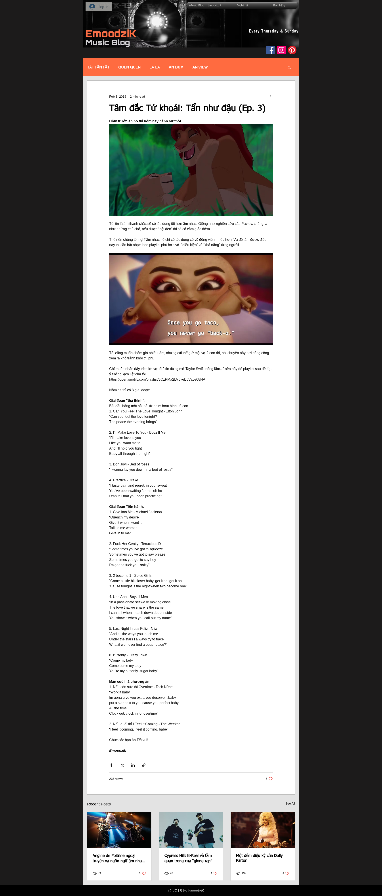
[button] (289, 67)
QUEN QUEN (129, 67)
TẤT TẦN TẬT (98, 67)
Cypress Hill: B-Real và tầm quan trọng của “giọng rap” (188, 858)
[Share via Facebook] (111, 765)
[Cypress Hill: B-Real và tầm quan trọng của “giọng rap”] (191, 830)
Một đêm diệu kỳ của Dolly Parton (259, 858)
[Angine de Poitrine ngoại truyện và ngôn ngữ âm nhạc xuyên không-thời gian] (119, 830)
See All (290, 803)
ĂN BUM (176, 67)
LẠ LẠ (154, 67)
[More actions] (270, 96)
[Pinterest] (292, 50)
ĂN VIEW (200, 67)
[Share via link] (144, 765)
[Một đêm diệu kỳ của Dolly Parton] (263, 830)
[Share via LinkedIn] (133, 765)
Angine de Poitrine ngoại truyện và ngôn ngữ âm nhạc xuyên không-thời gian (118, 859)
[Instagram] (281, 50)
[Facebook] (270, 50)
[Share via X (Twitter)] (122, 765)
